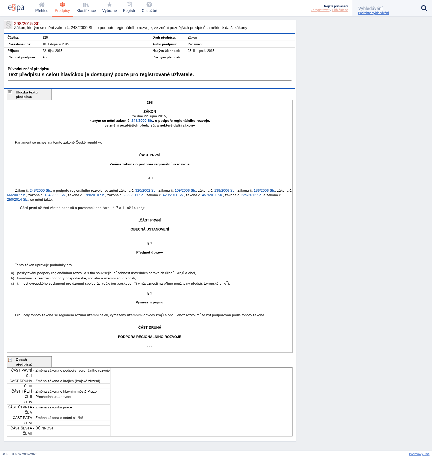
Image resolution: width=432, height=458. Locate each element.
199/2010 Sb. (94, 195)
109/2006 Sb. (185, 190)
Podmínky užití (419, 454)
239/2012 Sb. (251, 195)
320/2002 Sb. (145, 190)
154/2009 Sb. (55, 195)
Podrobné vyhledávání (373, 13)
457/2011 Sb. (212, 195)
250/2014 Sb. (17, 199)
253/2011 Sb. (134, 195)
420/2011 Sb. (173, 195)
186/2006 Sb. (264, 190)
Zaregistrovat (320, 10)
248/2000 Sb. (142, 121)
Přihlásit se (340, 10)
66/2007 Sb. (16, 195)
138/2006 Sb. (225, 190)
